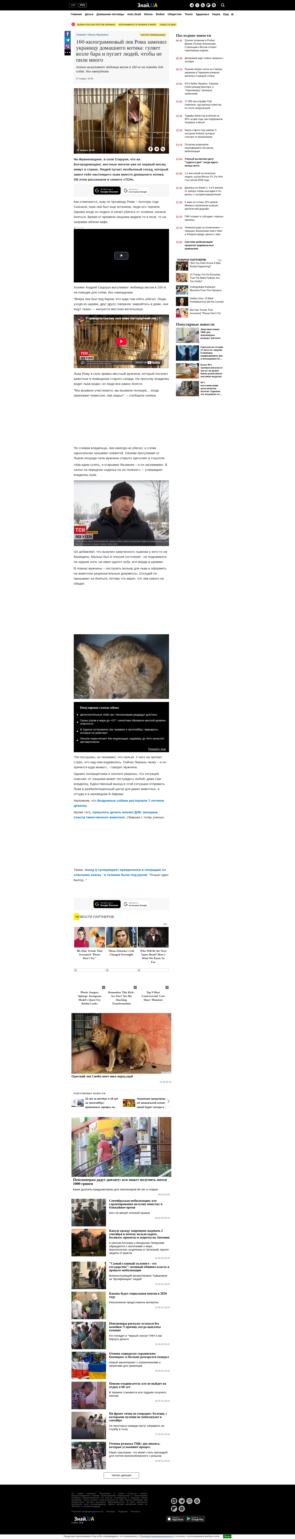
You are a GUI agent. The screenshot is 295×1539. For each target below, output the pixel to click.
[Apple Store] (175, 1518)
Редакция (123, 1511)
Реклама (110, 1511)
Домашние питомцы (110, 14)
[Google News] (197, 1501)
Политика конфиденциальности (87, 1511)
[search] (223, 5)
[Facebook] (68, 34)
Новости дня (168, 24)
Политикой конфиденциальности (156, 1536)
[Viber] (197, 5)
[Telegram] (192, 5)
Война (160, 14)
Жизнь (148, 14)
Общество (175, 14)
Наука (216, 14)
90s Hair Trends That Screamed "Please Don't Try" (89, 954)
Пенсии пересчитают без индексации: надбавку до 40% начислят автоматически (122, 740)
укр (73, 5)
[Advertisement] (121, 421)
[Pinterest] (214, 5)
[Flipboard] (208, 5)
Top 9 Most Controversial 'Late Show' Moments (153, 996)
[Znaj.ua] (147, 5)
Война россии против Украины (96, 24)
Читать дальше (121, 1475)
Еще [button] (226, 14)
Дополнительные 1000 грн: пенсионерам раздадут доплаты (118, 714)
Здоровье (202, 14)
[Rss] (203, 5)
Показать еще (157, 749)
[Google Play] (195, 1518)
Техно (189, 14)
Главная (76, 14)
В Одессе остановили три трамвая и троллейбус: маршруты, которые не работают (119, 731)
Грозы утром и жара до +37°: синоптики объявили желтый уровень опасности (123, 722)
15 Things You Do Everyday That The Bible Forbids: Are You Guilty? (205, 278)
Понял (227, 1536)
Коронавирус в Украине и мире (137, 24)
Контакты (135, 1511)
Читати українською (153, 35)
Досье (89, 14)
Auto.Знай (134, 14)
